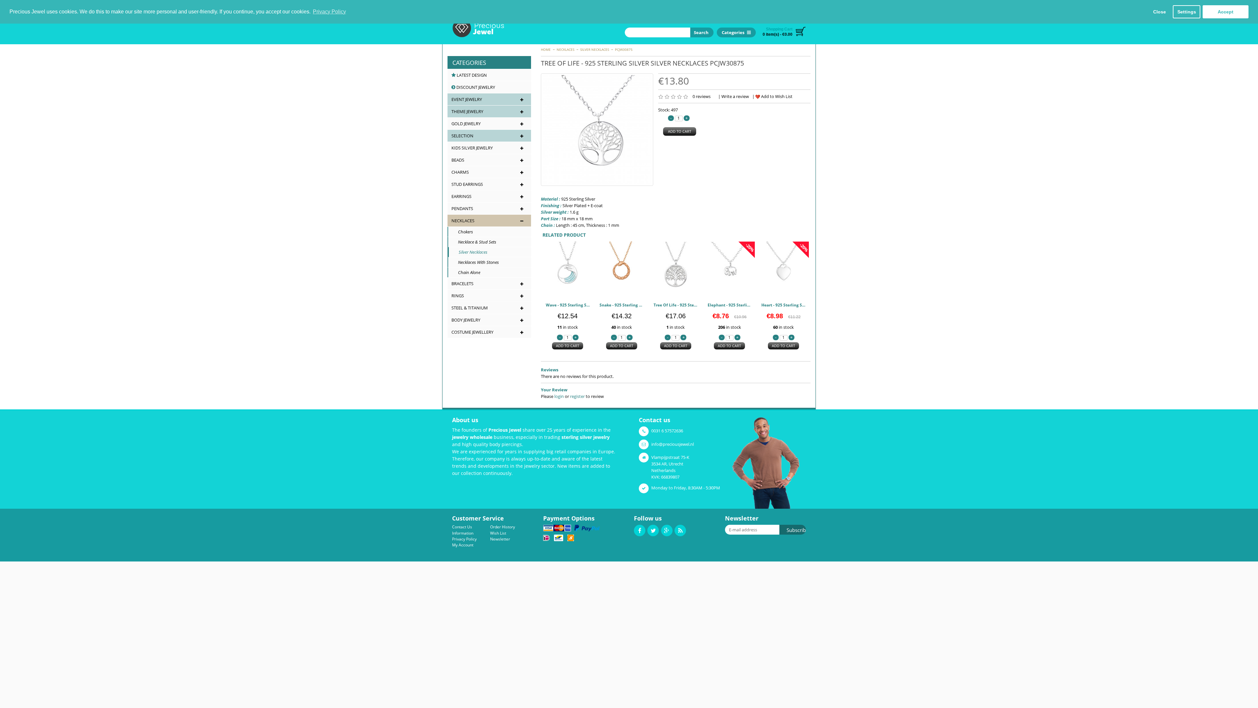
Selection (462, 136)
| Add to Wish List (772, 96)
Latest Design (471, 75)
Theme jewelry (467, 111)
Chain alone (466, 272)
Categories (469, 63)
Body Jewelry (465, 320)
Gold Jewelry (466, 124)
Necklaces (565, 49)
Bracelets (462, 283)
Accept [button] (1225, 11)
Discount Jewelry (475, 87)
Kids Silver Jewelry (472, 148)
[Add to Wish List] (582, 288)
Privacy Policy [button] (329, 11)
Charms (460, 172)
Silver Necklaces (594, 49)
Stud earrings (467, 184)
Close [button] (1159, 11)
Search (700, 32)
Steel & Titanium (469, 308)
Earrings (461, 196)
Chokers (462, 232)
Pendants (462, 208)
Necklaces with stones (475, 262)
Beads (457, 160)
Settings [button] (1186, 11)
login (559, 396)
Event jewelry (466, 99)
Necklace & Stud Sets (474, 242)
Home (546, 49)
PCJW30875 (624, 49)
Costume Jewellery (472, 332)
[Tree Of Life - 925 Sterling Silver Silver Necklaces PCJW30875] (597, 129)
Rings (457, 296)
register (577, 396)
